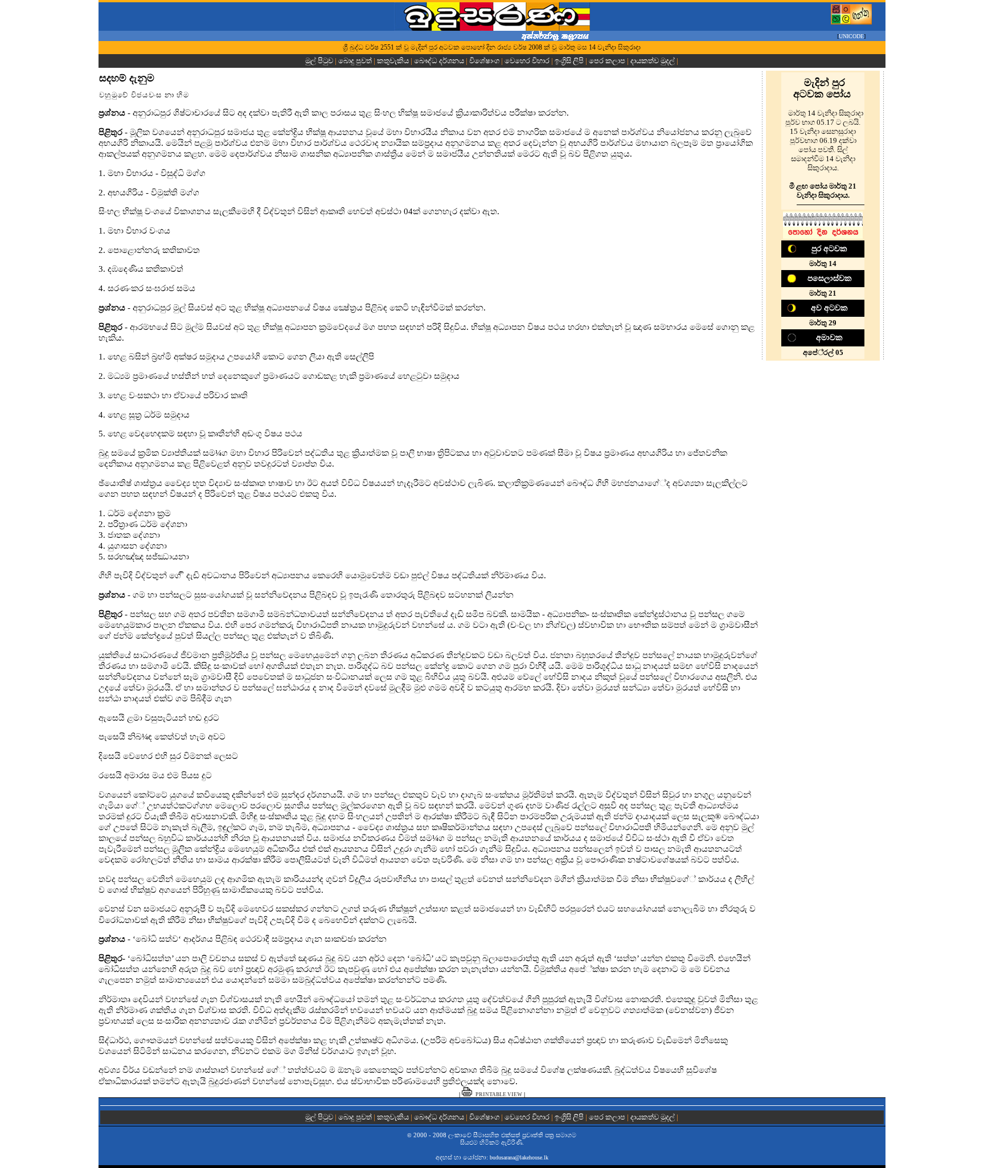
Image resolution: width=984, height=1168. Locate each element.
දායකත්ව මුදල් (652, 60)
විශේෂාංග (484, 60)
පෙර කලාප (607, 60)
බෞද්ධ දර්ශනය (439, 60)
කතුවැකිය (393, 60)
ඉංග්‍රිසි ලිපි (569, 60)
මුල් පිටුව (320, 60)
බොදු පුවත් (355, 60)
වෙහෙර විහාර (527, 60)
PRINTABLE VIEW (498, 1094)
